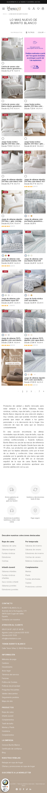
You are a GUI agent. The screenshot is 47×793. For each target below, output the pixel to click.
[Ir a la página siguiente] (44, 391)
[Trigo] (31, 374)
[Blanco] (2, 63)
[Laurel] (5, 295)
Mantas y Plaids (8, 727)
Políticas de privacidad (11, 686)
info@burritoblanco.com (11, 638)
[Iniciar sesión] (34, 9)
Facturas (5, 678)
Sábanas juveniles (9, 586)
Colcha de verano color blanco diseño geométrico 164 (11, 67)
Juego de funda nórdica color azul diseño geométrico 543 (33, 299)
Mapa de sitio (7, 701)
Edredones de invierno (34, 553)
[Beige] (31, 255)
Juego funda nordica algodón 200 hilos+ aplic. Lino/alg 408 (34, 143)
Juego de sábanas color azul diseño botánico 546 (11, 260)
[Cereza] (8, 255)
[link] (35, 54)
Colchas (5, 561)
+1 (12, 295)
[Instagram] (20, 789)
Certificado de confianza (12, 749)
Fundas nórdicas (8, 553)
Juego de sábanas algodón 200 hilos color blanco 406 (11, 180)
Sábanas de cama (9, 546)
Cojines (28, 583)
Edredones (6, 557)
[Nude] (28, 216)
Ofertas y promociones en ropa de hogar (18, 766)
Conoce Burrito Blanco (11, 745)
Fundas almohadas (32, 579)
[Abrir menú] (3, 8)
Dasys (23, 785)
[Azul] (25, 216)
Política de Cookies (9, 682)
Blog (4, 753)
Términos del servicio (10, 674)
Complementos (8, 720)
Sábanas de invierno (33, 546)
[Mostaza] (31, 216)
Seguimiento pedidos (10, 697)
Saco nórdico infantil (10, 582)
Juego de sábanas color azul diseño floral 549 (33, 260)
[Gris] (8, 295)
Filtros (31, 32)
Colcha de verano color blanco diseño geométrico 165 (11, 105)
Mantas (28, 571)
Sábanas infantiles (9, 571)
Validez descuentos (10, 694)
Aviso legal (6, 671)
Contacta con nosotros (11, 620)
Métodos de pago (9, 659)
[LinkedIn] (30, 789)
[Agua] (25, 335)
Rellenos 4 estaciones (34, 561)
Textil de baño (7, 723)
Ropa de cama (7, 712)
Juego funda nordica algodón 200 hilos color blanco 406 (33, 105)
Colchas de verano (33, 557)
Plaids (27, 575)
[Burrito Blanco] (22, 8)
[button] (20, 39)
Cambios (5, 663)
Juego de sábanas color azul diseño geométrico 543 (33, 220)
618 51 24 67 (7, 629)
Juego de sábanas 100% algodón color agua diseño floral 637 (34, 339)
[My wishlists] (38, 9)
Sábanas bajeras (8, 550)
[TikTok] (27, 789)
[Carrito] (43, 9)
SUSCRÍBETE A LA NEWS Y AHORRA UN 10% (23, 2)
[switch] (5, 789)
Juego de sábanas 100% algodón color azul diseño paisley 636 (11, 339)
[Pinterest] (17, 789)
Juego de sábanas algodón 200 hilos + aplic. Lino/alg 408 (11, 220)
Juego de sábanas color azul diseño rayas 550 (10, 299)
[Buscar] (29, 9)
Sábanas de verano (33, 550)
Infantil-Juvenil (7, 716)
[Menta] (28, 255)
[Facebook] (23, 789)
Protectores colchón (33, 587)
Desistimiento (7, 667)
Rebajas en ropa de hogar (12, 762)
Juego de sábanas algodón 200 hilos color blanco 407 (34, 180)
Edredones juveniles (10, 589)
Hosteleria (6, 731)
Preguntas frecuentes (10, 690)
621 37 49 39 (18, 629)
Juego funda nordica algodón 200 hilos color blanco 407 (10, 143)
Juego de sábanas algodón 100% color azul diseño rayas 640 (34, 379)
